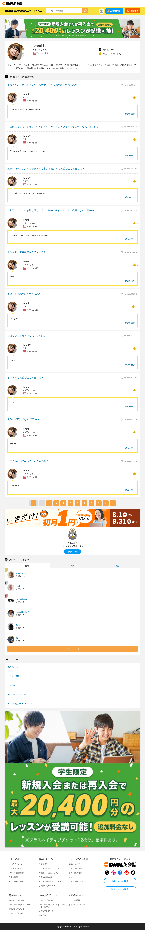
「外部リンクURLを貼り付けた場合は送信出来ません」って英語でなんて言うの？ (51, 210)
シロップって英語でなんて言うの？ (26, 335)
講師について (74, 864)
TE (17, 638)
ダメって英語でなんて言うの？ (24, 294)
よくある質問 (13, 676)
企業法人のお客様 (120, 881)
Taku (18, 625)
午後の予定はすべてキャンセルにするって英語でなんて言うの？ (42, 85)
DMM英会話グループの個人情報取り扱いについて (53, 905)
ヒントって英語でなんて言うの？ (25, 377)
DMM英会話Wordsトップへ (19, 703)
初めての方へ (13, 667)
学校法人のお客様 (120, 889)
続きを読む (130, 113)
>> (113, 503)
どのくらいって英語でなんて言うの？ (27, 461)
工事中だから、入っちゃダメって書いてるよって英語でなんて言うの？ (45, 168)
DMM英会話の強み (16, 872)
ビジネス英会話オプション (50, 881)
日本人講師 (13, 877)
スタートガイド (15, 868)
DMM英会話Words (16, 909)
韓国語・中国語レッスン (49, 872)
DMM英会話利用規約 (47, 900)
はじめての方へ (15, 864)
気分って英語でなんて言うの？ (24, 419)
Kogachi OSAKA (22, 612)
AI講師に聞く (116, 11)
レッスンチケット (76, 881)
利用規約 (11, 685)
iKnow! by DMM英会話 (18, 900)
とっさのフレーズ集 (77, 904)
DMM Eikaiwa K (23, 599)
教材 (70, 877)
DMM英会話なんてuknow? (20, 904)
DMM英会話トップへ (16, 694)
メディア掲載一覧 (46, 911)
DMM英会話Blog (16, 913)
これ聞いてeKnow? (47, 885)
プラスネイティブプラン (49, 868)
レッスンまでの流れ (77, 868)
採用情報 (42, 915)
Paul (18, 586)
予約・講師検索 (75, 872)
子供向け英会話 (45, 877)
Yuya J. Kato (21, 573)
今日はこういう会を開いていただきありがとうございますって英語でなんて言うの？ (53, 126)
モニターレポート (16, 881)
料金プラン (43, 864)
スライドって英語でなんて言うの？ (26, 252)
